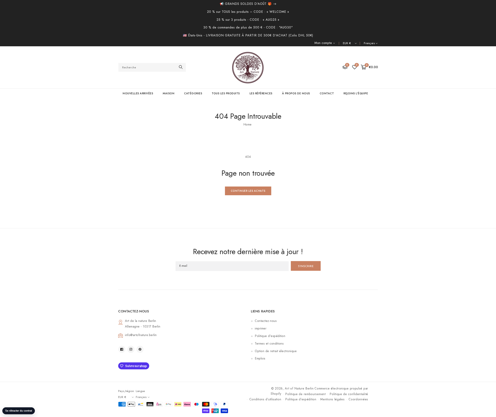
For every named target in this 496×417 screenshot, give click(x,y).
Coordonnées (358, 399)
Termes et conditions (269, 343)
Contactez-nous (266, 321)
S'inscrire (305, 266)
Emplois (260, 358)
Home (247, 124)
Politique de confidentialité (349, 394)
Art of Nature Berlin (299, 388)
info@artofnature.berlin (141, 335)
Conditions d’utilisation (265, 399)
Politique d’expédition (300, 399)
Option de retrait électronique (276, 351)
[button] (369, 67)
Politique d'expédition (270, 336)
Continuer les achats (248, 191)
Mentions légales (332, 399)
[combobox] (152, 67)
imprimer (260, 328)
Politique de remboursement (305, 394)
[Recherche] (181, 67)
